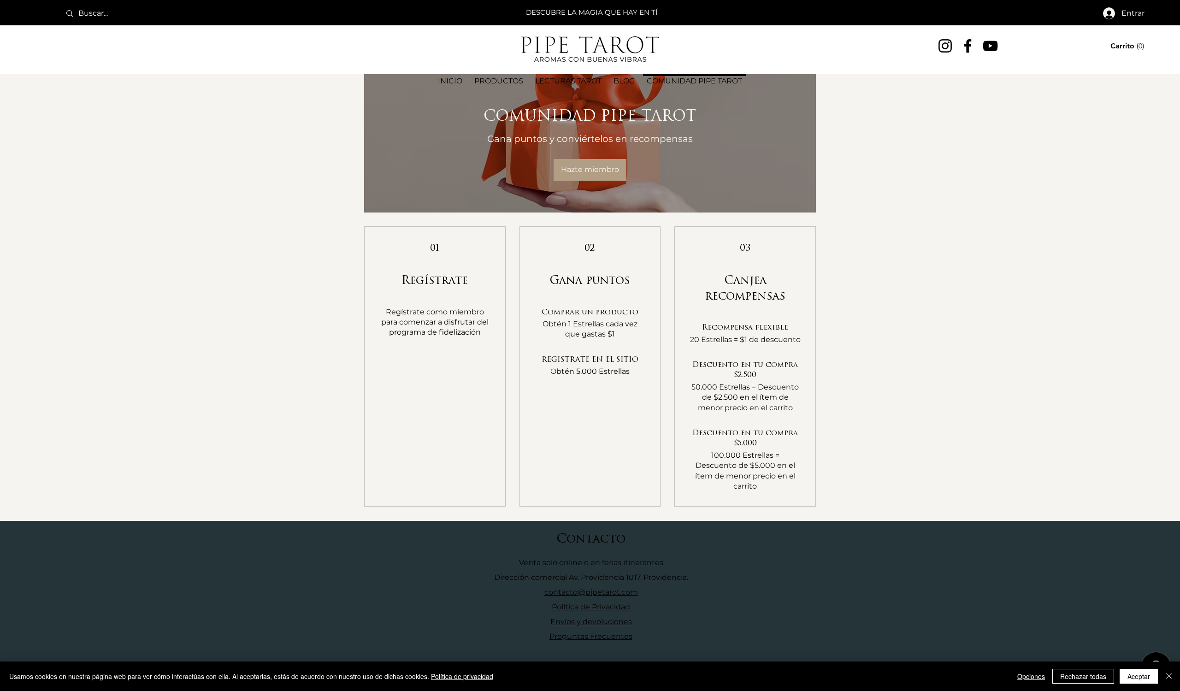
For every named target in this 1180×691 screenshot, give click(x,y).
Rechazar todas (1083, 676)
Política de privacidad (462, 676)
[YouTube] (990, 46)
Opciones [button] (1031, 676)
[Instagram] (945, 46)
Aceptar (1138, 676)
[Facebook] (968, 46)
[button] (1128, 45)
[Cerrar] (1168, 676)
